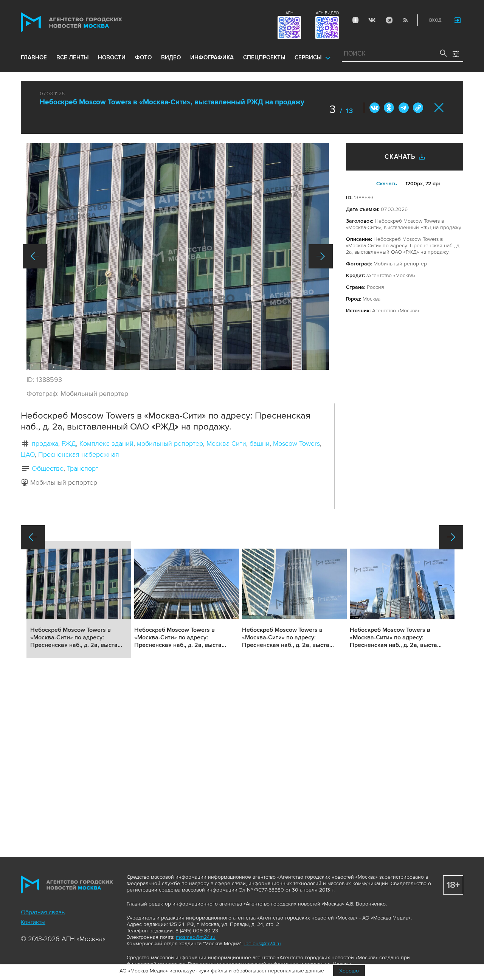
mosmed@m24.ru (196, 937)
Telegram (388, 20)
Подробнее (78, 599)
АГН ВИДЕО (327, 13)
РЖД (69, 443)
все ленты (72, 57)
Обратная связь (43, 912)
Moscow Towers (296, 443)
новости (112, 57)
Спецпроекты (264, 57)
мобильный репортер (170, 443)
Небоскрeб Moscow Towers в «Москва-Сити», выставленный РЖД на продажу (172, 102)
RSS (405, 20)
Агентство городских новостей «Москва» (86, 22)
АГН (289, 13)
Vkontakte (372, 20)
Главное (34, 57)
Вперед (321, 256)
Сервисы (308, 57)
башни (260, 443)
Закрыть (439, 107)
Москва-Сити (226, 443)
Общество (48, 468)
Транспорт (82, 468)
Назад (35, 256)
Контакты (33, 922)
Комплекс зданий (106, 443)
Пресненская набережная (78, 454)
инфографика (212, 57)
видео (171, 57)
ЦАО (28, 454)
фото (143, 57)
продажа (45, 443)
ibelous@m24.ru (262, 943)
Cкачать (386, 183)
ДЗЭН (355, 20)
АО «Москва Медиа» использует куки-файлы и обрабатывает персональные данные (221, 971)
